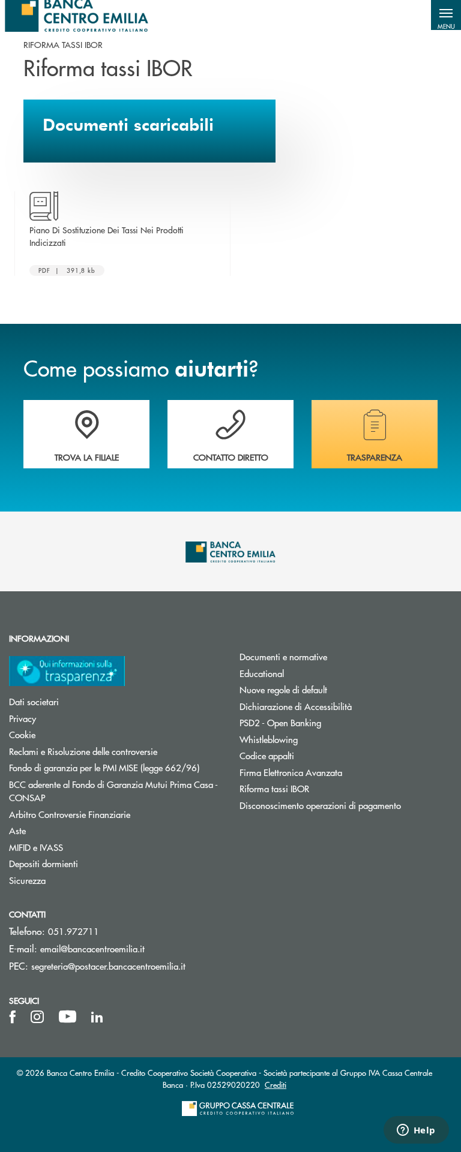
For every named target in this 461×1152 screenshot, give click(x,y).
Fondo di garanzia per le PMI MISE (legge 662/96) (115, 767)
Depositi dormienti (43, 863)
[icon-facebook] (12, 1017)
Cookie (22, 734)
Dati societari (34, 701)
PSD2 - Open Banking (280, 722)
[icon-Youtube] (67, 1017)
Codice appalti (267, 755)
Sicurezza (27, 880)
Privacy (22, 718)
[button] (446, 15)
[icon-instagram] (37, 1017)
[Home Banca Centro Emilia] (76, 15)
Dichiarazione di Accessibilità (296, 706)
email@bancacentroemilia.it (92, 948)
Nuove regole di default (283, 689)
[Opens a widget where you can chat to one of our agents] (416, 1131)
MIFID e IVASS (36, 847)
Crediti (275, 1084)
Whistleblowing (269, 739)
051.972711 (73, 931)
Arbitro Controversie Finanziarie (115, 814)
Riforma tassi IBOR (274, 788)
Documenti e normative (283, 656)
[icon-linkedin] (97, 1017)
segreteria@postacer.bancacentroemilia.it (108, 966)
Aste (17, 830)
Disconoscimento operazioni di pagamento (320, 805)
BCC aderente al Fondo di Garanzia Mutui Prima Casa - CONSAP (113, 791)
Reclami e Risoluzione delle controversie (83, 751)
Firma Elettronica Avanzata (291, 772)
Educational (262, 673)
